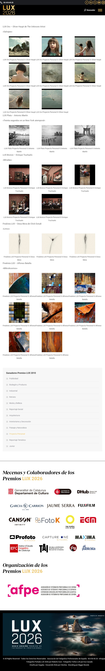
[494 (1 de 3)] (85, 243)
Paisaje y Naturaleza (18, 428)
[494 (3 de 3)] (19, 243)
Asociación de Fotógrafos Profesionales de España (67, 659)
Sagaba (41, 665)
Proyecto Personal (17, 434)
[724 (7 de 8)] (19, 99)
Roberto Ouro (57, 662)
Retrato (12, 397)
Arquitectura (14, 415)
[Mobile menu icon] (100, 10)
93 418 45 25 (93, 659)
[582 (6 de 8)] (19, 312)
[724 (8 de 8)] (52, 99)
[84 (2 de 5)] (52, 175)
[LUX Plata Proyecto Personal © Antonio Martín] (52, 135)
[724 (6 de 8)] (85, 73)
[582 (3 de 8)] (52, 312)
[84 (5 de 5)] (52, 204)
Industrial (13, 391)
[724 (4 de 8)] (52, 46)
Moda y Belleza (15, 403)
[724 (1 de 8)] (19, 46)
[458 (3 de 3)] (85, 135)
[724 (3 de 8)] (19, 73)
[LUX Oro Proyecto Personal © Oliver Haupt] (52, 73)
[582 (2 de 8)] (52, 283)
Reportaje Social (16, 409)
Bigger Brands (83, 665)
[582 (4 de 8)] (85, 312)
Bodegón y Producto (18, 385)
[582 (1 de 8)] (19, 283)
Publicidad (13, 378)
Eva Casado (88, 662)
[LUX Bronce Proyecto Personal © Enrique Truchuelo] (85, 175)
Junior (12, 446)
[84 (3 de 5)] (19, 175)
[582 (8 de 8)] (52, 342)
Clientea (64, 665)
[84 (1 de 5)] (19, 204)
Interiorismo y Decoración (20, 421)
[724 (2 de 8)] (85, 46)
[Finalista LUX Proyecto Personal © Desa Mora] (52, 243)
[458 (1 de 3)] (19, 135)
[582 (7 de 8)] (19, 342)
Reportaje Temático (17, 440)
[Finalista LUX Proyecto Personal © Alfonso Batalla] (85, 283)
